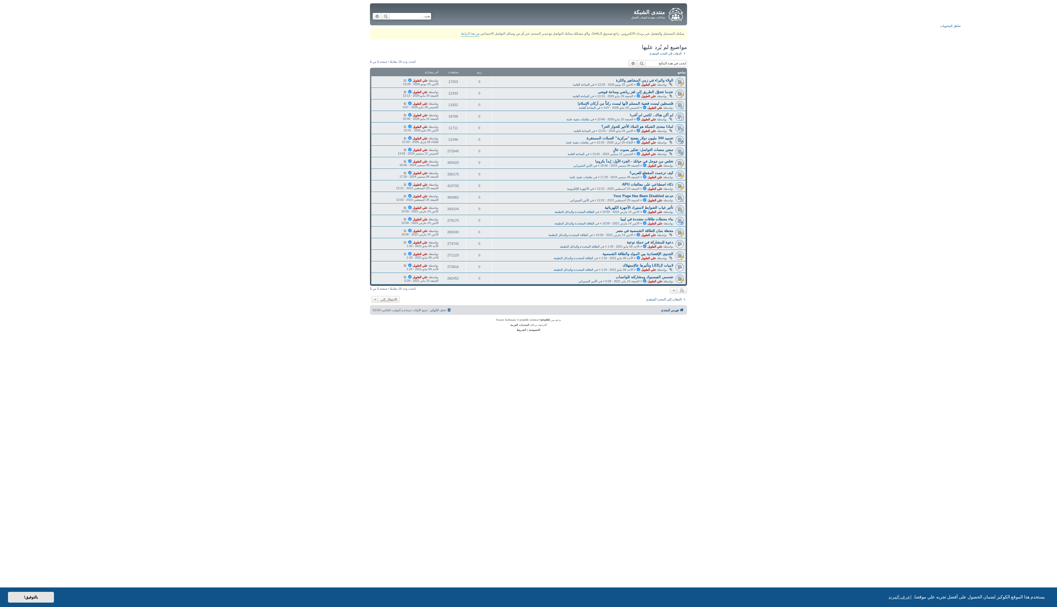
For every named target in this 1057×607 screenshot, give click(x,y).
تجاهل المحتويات (950, 26)
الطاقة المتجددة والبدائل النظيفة (574, 211)
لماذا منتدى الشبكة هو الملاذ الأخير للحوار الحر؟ (637, 126)
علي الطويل (648, 84)
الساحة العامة (581, 84)
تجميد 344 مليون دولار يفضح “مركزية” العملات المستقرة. (629, 138)
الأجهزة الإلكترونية (578, 188)
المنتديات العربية (519, 324)
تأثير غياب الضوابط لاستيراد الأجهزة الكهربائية (639, 207)
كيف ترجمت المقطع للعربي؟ (651, 173)
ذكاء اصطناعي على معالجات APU (647, 184)
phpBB (545, 319)
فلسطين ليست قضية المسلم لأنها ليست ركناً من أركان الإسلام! (625, 103)
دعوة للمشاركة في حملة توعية (650, 242)
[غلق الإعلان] (374, 31)
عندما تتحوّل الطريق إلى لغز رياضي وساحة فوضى (635, 92)
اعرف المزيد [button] (900, 597)
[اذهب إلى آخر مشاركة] (405, 80)
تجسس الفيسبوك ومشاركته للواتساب (644, 277)
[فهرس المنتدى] (675, 13)
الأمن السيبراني (582, 165)
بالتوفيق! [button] (31, 597)
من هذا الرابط (470, 34)
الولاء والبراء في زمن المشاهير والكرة (644, 80)
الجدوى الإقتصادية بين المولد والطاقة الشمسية (638, 254)
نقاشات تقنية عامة (577, 119)
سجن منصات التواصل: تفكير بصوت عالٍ (643, 150)
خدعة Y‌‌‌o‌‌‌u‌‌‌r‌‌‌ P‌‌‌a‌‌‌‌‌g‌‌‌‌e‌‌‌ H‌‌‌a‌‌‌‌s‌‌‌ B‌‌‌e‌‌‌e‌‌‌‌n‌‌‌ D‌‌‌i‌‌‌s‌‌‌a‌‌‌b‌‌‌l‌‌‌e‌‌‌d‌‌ (643, 196)
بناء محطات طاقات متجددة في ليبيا (646, 219)
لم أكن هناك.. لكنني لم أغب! (651, 115)
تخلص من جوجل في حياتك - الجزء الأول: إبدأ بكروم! (634, 161)
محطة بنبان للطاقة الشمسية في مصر (644, 231)
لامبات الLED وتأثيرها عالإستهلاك (648, 265)
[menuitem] (441, 310)
